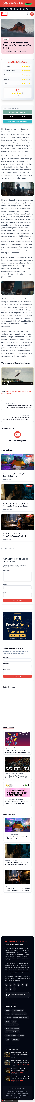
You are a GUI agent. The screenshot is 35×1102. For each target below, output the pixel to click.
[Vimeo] (20, 9)
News (7, 1039)
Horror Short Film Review (12, 1032)
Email (5, 592)
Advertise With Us (22, 1091)
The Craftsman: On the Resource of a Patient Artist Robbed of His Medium (17, 889)
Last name (6, 663)
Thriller (7, 1021)
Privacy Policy (17, 1095)
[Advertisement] (17, 915)
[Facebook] (4, 9)
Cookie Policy (25, 1095)
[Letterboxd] (30, 9)
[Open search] (28, 14)
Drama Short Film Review (18, 391)
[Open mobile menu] (32, 14)
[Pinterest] (14, 9)
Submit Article (17, 1093)
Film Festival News (18, 748)
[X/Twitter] (11, 9)
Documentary (15, 1039)
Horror (14, 1021)
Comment (6, 570)
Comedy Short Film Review (20, 1017)
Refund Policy (17, 1097)
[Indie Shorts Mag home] (4, 14)
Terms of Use (9, 1095)
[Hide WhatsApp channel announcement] (33, 3)
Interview (21, 1035)
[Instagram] (7, 9)
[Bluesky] (27, 9)
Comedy (8, 1017)
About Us (14, 1091)
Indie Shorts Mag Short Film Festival (20, 1056)
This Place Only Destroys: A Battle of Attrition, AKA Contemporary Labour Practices (17, 864)
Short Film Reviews (7, 393)
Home (9, 1091)
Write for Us (25, 1093)
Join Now (28, 3)
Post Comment (17, 600)
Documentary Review (12, 1024)
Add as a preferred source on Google (16, 995)
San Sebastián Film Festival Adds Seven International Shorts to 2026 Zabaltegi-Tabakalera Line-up (16, 778)
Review (28, 391)
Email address (7, 669)
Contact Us (10, 1093)
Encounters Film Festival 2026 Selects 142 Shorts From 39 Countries (17, 751)
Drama (7, 391)
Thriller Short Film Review (12, 1028)
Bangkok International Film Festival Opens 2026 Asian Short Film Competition (16, 803)
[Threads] (24, 9)
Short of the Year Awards (17, 1072)
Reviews (6, 39)
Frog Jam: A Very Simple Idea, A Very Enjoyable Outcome (17, 838)
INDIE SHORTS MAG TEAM (11, 51)
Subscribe (18, 676)
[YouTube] (17, 9)
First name (6, 657)
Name (5, 584)
